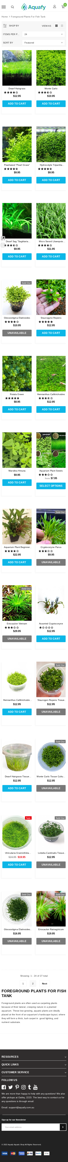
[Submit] (63, 1127)
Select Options (51, 485)
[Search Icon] (12, 7)
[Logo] (33, 6)
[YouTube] (35, 1086)
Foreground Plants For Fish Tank (28, 16)
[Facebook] (3, 237)
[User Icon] (54, 7)
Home (5, 16)
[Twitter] (10, 1086)
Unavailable (17, 333)
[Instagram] (3, 244)
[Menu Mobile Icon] (4, 7)
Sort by (8, 42)
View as (46, 26)
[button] (11, 92)
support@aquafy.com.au (21, 1107)
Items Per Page (11, 34)
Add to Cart (17, 103)
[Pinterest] (17, 1086)
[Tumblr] (29, 1086)
